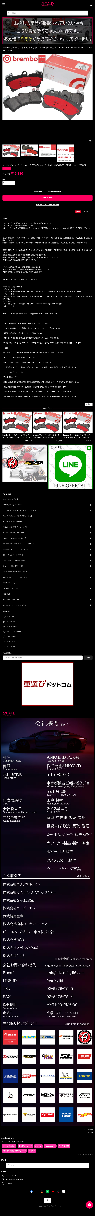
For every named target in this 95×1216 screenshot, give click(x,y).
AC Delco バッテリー (11, 600)
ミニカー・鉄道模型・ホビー (13, 566)
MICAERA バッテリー (11, 583)
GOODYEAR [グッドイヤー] (13, 555)
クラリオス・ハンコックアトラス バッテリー (20, 510)
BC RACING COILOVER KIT (13, 521)
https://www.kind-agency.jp (57, 228)
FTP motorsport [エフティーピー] (15, 549)
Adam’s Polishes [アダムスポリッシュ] (17, 516)
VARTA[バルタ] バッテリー (13, 505)
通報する (89, 404)
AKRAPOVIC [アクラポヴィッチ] (15, 527)
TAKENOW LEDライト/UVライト (15, 577)
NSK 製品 (6, 594)
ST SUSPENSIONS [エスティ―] (14, 538)
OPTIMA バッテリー (10, 588)
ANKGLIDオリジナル (10, 499)
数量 (4, 179)
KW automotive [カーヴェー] (13, 533)
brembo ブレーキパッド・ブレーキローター (19, 544)
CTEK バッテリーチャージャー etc (15, 572)
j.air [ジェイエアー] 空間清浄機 (14, 560)
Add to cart (47, 198)
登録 (88, 657)
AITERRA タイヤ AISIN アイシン (14, 605)
